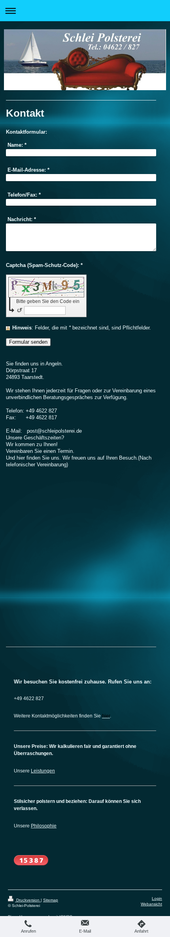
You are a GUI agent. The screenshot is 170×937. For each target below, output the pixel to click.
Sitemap (50, 900)
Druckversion (28, 900)
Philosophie (44, 825)
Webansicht (151, 904)
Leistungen (43, 770)
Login (157, 898)
